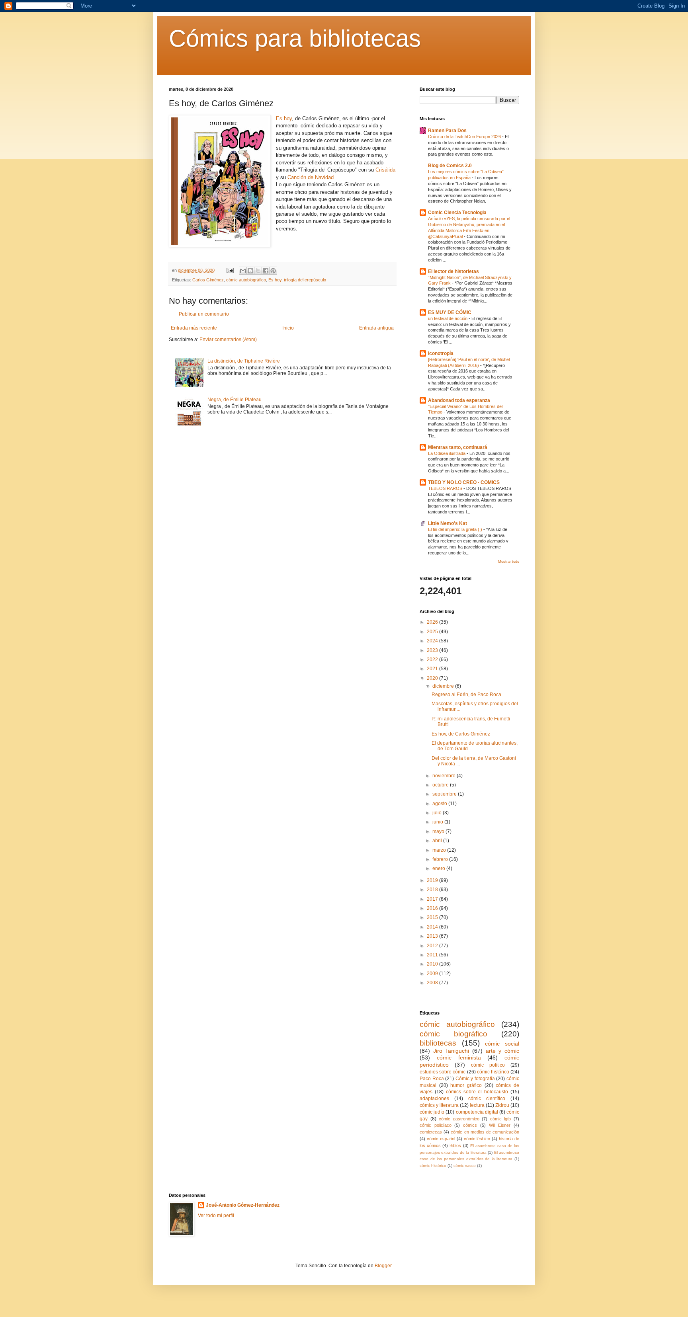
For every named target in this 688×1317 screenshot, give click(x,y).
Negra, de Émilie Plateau (234, 399)
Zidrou (502, 1105)
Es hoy (284, 118)
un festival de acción (448, 318)
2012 (433, 945)
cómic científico (486, 1098)
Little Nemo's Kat (447, 523)
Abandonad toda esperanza (459, 400)
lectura (477, 1105)
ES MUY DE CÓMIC (449, 312)
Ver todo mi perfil (216, 1215)
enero (439, 868)
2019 (433, 880)
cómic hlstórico (433, 1165)
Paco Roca (432, 1078)
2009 (433, 973)
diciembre (443, 686)
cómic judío (432, 1112)
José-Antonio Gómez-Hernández (243, 1205)
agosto (440, 803)
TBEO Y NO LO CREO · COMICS (464, 482)
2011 (433, 955)
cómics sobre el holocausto (477, 1092)
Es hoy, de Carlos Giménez (461, 734)
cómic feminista (459, 1057)
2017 (433, 899)
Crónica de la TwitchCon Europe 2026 (465, 136)
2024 (433, 641)
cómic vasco (464, 1165)
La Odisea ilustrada (447, 453)
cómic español (441, 1138)
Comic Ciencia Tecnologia (457, 212)
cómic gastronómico (459, 1118)
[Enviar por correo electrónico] (243, 271)
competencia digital (477, 1112)
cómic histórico (493, 1072)
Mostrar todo (508, 562)
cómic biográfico (453, 1034)
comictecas (431, 1132)
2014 (433, 927)
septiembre (445, 794)
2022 (433, 659)
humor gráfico (466, 1085)
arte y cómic (502, 1051)
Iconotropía (440, 353)
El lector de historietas (453, 271)
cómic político (488, 1065)
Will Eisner (500, 1125)
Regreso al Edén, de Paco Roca (466, 694)
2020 (433, 678)
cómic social (502, 1043)
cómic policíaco (436, 1125)
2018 (433, 889)
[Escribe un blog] (250, 271)
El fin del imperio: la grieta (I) (455, 529)
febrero (440, 859)
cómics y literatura (439, 1105)
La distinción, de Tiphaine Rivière (243, 361)
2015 (433, 917)
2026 (433, 622)
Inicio (288, 328)
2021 (433, 668)
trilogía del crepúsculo (305, 279)
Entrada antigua (376, 328)
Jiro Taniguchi (451, 1051)
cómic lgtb (500, 1118)
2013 (433, 936)
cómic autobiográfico (246, 279)
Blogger (383, 1265)
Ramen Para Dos (447, 130)
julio (437, 813)
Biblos (455, 1145)
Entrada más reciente (194, 328)
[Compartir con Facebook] (266, 271)
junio (438, 822)
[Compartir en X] (258, 271)
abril (437, 840)
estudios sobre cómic (442, 1072)
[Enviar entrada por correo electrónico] (230, 270)
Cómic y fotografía (475, 1078)
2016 (433, 908)
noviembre (444, 775)
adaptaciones (434, 1098)
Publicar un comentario (204, 314)
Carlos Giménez (208, 279)
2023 (433, 650)
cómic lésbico (477, 1138)
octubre (441, 785)
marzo (439, 850)
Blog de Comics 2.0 (450, 165)
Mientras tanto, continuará (457, 447)
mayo (439, 831)
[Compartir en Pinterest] (273, 271)
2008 (433, 982)
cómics (470, 1125)
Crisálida (385, 170)
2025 (433, 631)
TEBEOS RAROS (445, 488)
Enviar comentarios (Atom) (228, 339)
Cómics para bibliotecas (295, 38)
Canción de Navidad (310, 177)
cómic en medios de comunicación (485, 1132)
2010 (433, 964)
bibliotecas (438, 1043)
